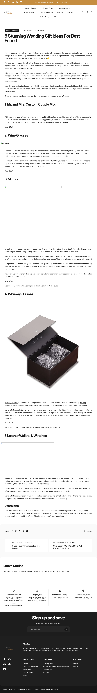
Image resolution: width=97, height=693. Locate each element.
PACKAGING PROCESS (30, 667)
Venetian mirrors (53, 274)
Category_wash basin (12, 30)
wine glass (10, 161)
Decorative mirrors (70, 256)
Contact (25, 664)
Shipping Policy (48, 664)
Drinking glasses (11, 403)
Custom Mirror (28, 672)
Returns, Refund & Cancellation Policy (56, 667)
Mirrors (13, 179)
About (25, 675)
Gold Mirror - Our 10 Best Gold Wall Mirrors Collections (67, 547)
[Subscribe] (66, 629)
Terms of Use (47, 669)
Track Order (27, 669)
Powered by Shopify (51, 689)
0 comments (89, 531)
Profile (75, 667)
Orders (75, 664)
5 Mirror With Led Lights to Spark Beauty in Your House (36, 286)
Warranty (46, 672)
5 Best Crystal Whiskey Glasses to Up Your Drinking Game (37, 427)
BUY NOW (9, 127)
